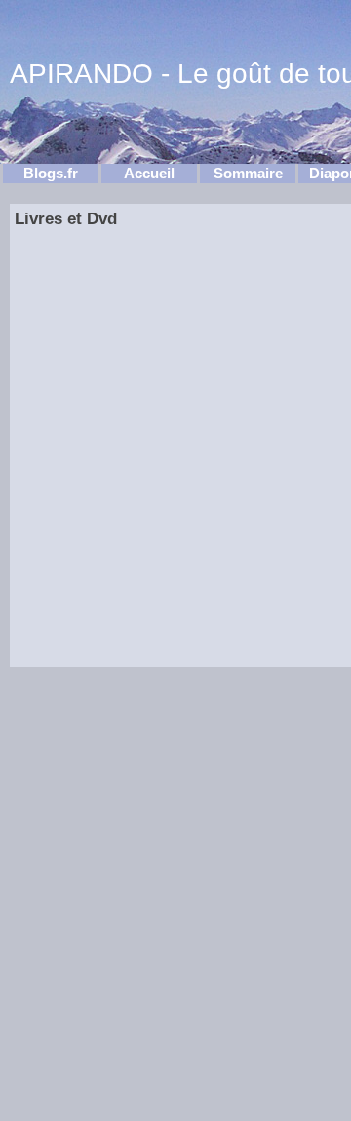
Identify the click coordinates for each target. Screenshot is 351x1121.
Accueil (149, 173)
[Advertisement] (103, 469)
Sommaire (248, 173)
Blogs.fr (50, 173)
